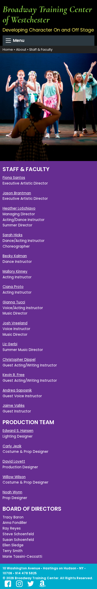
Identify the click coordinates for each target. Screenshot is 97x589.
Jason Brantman (17, 193)
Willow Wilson (14, 477)
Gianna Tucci (14, 302)
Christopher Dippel (19, 359)
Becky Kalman (15, 256)
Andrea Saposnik (17, 390)
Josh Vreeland (15, 323)
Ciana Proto (13, 286)
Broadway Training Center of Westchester (47, 14)
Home (8, 49)
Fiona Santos (14, 177)
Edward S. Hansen (18, 430)
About (21, 49)
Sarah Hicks (13, 235)
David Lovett (14, 461)
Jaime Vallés (14, 405)
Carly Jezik (12, 446)
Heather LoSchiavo (19, 208)
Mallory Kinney (15, 271)
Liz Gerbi (10, 344)
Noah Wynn (12, 492)
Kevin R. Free (14, 374)
